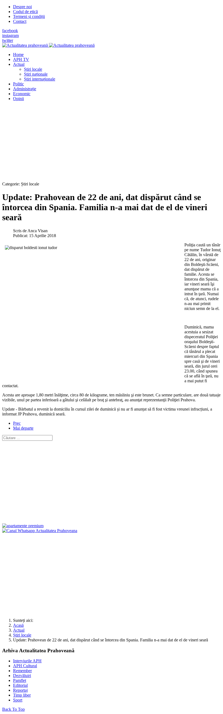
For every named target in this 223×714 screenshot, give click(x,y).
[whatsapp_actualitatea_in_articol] (39, 530)
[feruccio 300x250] (23, 525)
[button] (18, 64)
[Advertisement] (111, 143)
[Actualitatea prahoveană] (48, 45)
